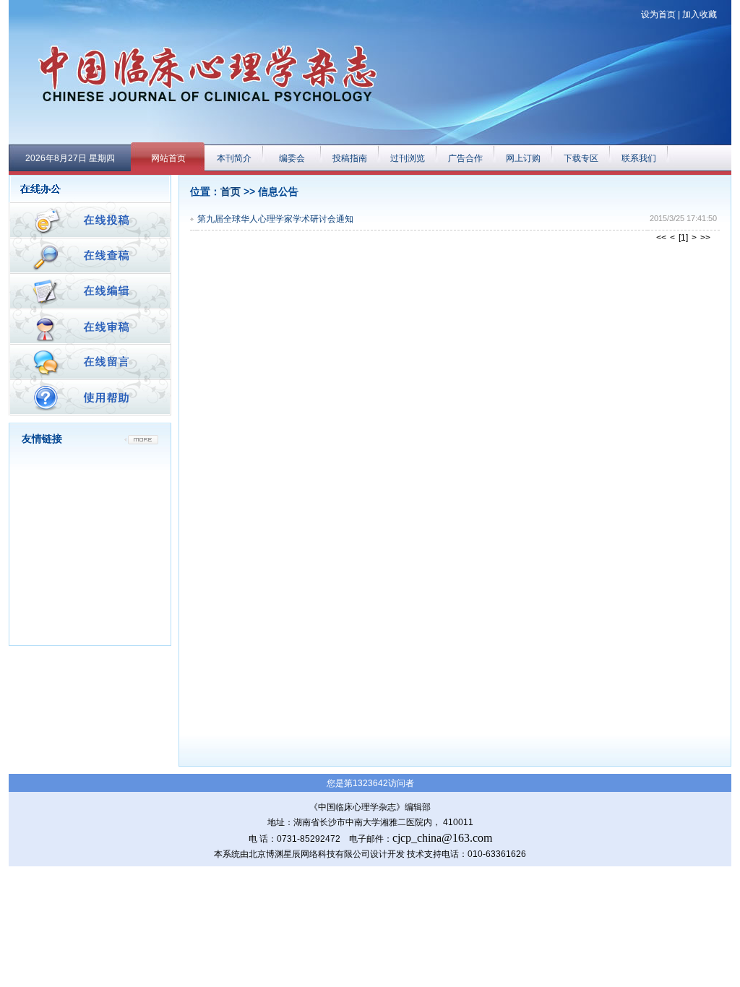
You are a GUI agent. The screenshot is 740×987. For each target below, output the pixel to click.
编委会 (292, 158)
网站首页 (168, 158)
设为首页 (658, 14)
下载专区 (581, 158)
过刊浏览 (407, 158)
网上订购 (523, 158)
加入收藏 (699, 14)
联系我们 (638, 158)
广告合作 (465, 158)
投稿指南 (349, 158)
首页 (230, 191)
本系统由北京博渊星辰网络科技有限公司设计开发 (309, 854)
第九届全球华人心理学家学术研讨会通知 (275, 219)
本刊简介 (234, 158)
